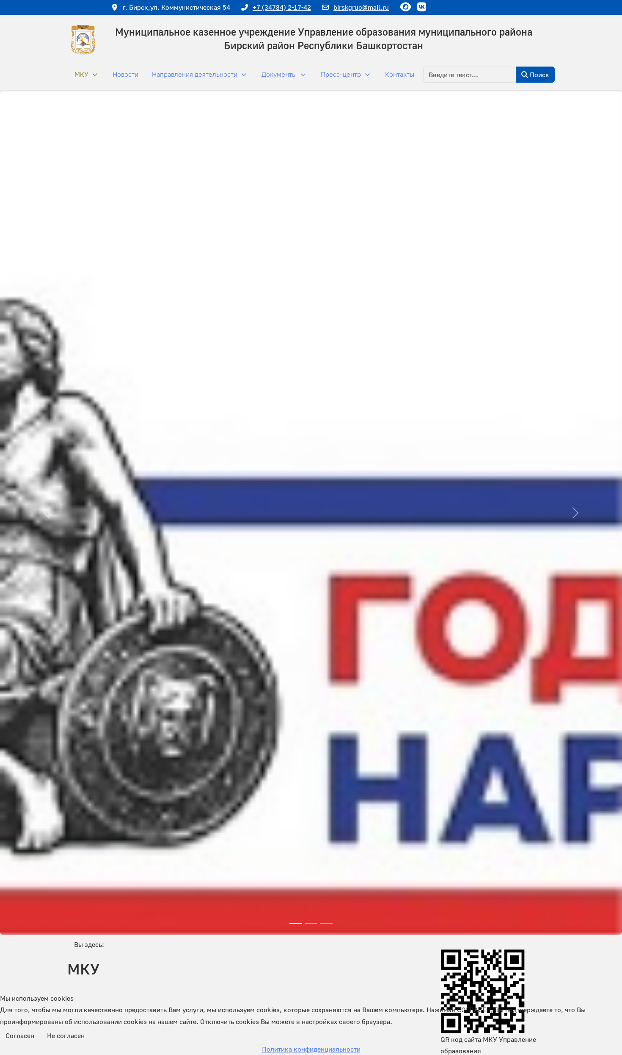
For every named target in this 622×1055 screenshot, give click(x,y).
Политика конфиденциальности (311, 1049)
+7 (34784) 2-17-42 (282, 7)
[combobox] (469, 75)
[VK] (421, 6)
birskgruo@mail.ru (361, 7)
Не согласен (66, 1035)
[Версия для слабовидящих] (405, 6)
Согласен (20, 1035)
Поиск (538, 74)
